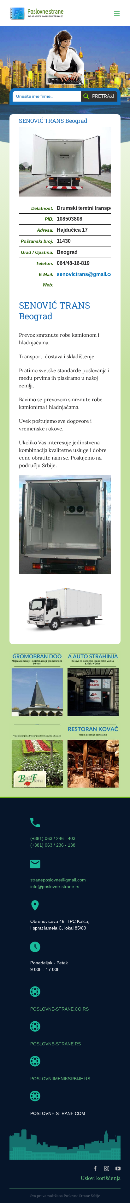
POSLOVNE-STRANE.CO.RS (59, 1009)
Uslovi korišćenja (101, 1178)
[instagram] (106, 1168)
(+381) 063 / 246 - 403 (52, 838)
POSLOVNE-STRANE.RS (55, 1043)
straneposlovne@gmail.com (58, 879)
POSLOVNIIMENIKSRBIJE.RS (60, 1078)
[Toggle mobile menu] (117, 13)
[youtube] (118, 1168)
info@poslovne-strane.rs (54, 886)
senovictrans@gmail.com (87, 274)
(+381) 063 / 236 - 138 (52, 845)
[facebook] (95, 1168)
